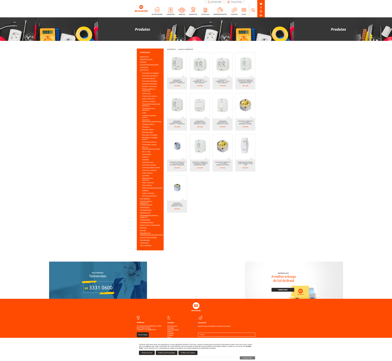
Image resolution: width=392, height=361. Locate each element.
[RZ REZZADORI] (141, 11)
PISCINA (143, 230)
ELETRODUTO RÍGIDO (147, 132)
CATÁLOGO (205, 14)
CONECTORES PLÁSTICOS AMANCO (149, 116)
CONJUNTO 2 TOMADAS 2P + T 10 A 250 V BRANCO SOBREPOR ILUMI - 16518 (200, 82)
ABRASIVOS (144, 57)
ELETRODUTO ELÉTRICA (148, 129)
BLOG (244, 14)
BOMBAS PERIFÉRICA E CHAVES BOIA (148, 90)
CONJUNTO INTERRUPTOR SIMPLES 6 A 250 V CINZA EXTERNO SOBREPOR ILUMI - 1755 (177, 207)
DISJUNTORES (146, 127)
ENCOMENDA (145, 199)
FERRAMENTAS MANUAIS (149, 144)
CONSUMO (144, 67)
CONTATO (234, 14)
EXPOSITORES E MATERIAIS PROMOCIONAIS (146, 203)
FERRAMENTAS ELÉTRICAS (149, 142)
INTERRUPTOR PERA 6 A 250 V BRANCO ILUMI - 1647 (245, 164)
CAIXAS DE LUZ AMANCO (149, 96)
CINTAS (144, 113)
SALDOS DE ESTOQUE (148, 193)
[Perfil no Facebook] (261, 7)
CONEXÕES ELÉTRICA (148, 124)
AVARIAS (143, 62)
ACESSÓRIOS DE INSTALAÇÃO (150, 73)
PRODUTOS (193, 14)
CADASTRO (171, 14)
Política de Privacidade (166, 353)
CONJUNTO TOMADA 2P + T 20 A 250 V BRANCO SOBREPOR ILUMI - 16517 (245, 82)
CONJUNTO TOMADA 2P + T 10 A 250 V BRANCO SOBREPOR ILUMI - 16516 (200, 164)
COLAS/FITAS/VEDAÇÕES (149, 65)
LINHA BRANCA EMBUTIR (149, 165)
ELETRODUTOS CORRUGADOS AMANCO (150, 138)
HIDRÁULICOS (145, 213)
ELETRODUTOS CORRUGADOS (150, 135)
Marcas (170, 331)
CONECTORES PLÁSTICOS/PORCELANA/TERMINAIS (151, 120)
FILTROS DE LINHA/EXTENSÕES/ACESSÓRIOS (151, 148)
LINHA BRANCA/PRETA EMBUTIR (151, 167)
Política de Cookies (188, 353)
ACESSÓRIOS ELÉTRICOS (149, 78)
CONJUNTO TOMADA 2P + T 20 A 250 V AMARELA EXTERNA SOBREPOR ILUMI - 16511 (245, 124)
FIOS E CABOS (146, 152)
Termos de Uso (146, 353)
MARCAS (182, 14)
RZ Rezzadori (172, 326)
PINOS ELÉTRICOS (147, 185)
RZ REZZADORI (157, 14)
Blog (169, 337)
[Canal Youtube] (261, 4)
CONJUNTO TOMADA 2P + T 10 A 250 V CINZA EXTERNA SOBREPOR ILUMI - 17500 (177, 164)
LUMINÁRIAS (145, 175)
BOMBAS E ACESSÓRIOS (149, 86)
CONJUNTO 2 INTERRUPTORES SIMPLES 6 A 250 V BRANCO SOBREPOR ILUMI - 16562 (200, 124)
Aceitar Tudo (247, 358)
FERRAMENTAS (145, 210)
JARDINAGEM (145, 220)
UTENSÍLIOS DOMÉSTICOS (149, 196)
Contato (170, 335)
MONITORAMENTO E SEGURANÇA (147, 179)
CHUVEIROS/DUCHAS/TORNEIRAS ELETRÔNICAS (151, 105)
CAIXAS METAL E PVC (148, 99)
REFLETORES (145, 190)
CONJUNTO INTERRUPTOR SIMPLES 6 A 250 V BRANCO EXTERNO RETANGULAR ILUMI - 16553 (222, 125)
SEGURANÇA (145, 240)
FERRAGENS (145, 207)
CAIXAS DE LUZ (146, 93)
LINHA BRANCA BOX (147, 162)
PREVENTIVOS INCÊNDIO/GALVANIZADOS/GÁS (151, 234)
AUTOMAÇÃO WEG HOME (149, 84)
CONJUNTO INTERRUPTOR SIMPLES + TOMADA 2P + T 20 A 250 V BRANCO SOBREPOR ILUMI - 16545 (177, 83)
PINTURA (143, 228)
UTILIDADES (144, 243)
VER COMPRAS (145, 245)
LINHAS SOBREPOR (147, 173)
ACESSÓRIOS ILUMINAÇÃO (149, 81)
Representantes (173, 330)
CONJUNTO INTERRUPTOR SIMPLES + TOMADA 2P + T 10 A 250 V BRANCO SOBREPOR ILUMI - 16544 (177, 125)
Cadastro (170, 333)
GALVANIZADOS (146, 154)
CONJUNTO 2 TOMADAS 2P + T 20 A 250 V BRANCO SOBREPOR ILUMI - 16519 (222, 82)
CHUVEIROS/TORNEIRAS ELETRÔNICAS (148, 109)
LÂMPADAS (145, 159)
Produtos (170, 328)
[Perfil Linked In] (261, 15)
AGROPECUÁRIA (146, 59)
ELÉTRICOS (144, 70)
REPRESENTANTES (220, 14)
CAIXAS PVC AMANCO (148, 101)
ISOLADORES (145, 157)
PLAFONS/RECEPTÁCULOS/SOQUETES (151, 188)
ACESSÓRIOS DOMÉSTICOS (150, 76)
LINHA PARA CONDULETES (149, 170)
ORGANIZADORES (147, 223)
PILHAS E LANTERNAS (148, 182)
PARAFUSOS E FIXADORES (150, 225)
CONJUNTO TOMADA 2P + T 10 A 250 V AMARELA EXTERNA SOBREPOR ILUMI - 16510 (222, 165)
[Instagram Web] (261, 11)
